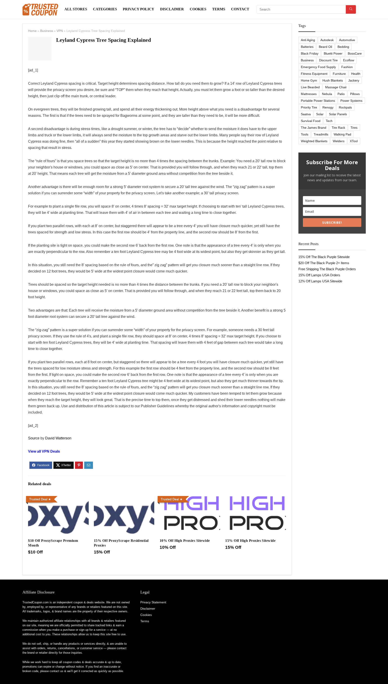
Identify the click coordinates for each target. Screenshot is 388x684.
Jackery (353, 80)
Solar (320, 114)
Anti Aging (308, 40)
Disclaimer (172, 9)
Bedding (343, 47)
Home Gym (309, 80)
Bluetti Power (333, 53)
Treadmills (321, 134)
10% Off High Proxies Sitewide (185, 540)
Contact (240, 9)
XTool (354, 141)
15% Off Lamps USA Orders (319, 275)
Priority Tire (309, 107)
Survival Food (310, 121)
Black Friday (309, 53)
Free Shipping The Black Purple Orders (327, 269)
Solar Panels (338, 114)
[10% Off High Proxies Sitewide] (190, 497)
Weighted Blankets (314, 141)
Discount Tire (328, 60)
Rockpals (345, 107)
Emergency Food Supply (318, 67)
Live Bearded (310, 87)
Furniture (339, 73)
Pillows (355, 94)
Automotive (347, 40)
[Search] (351, 9)
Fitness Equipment (314, 73)
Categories (105, 9)
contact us (56, 671)
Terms (218, 9)
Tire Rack (338, 127)
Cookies (198, 9)
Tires (354, 127)
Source (34, 438)
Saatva (306, 114)
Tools (304, 134)
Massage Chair (336, 87)
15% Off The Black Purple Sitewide (324, 257)
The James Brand (313, 127)
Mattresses (309, 94)
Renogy (327, 107)
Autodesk (327, 40)
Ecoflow (348, 60)
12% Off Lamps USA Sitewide (320, 281)
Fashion (347, 67)
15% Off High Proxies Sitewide (250, 540)
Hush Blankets (332, 80)
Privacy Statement (153, 602)
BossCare (355, 53)
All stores (75, 9)
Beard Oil (325, 47)
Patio (341, 94)
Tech (329, 121)
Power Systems (351, 100)
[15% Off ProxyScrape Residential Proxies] (124, 497)
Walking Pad (342, 134)
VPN (60, 31)
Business (46, 31)
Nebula (327, 94)
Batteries (307, 47)
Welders (338, 141)
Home (32, 31)
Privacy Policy (138, 9)
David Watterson (58, 438)
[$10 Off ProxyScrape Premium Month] (58, 497)
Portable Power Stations (318, 100)
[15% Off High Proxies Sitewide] (255, 497)
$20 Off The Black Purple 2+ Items (323, 263)
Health (355, 73)
